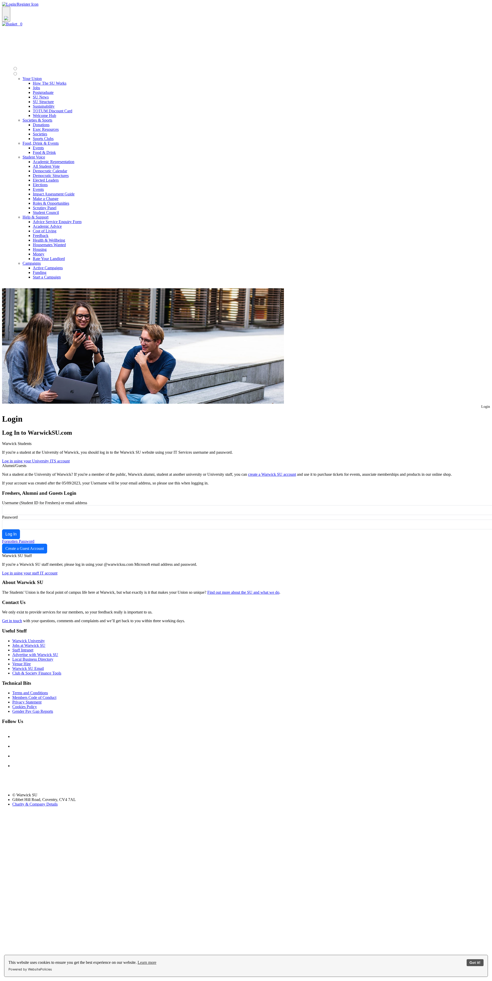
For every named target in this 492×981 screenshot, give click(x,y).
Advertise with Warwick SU (35, 654)
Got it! (474, 962)
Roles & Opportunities (51, 203)
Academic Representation (53, 162)
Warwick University (28, 641)
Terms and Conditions (30, 693)
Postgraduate (43, 92)
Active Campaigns (48, 268)
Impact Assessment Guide (54, 194)
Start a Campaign (47, 277)
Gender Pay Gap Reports (32, 711)
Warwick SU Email (28, 668)
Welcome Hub (44, 115)
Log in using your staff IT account (29, 573)
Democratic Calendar (50, 171)
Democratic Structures (51, 175)
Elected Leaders (46, 180)
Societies (40, 134)
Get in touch (12, 621)
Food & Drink (44, 152)
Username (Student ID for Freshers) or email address (44, 503)
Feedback (40, 235)
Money (38, 254)
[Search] (6, 14)
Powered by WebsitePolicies (30, 969)
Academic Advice (47, 226)
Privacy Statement (27, 702)
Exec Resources (46, 129)
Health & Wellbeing (49, 240)
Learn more (147, 962)
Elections (40, 185)
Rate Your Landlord (49, 258)
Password (10, 517)
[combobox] (246, 14)
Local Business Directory (32, 659)
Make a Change (45, 198)
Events (38, 148)
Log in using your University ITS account (36, 461)
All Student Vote (46, 166)
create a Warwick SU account (272, 474)
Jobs (36, 88)
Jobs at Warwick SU (28, 645)
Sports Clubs (43, 138)
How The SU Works (49, 83)
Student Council (46, 212)
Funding (39, 272)
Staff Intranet (22, 650)
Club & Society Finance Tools (36, 673)
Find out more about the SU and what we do (243, 592)
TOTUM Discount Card (52, 111)
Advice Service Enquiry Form (57, 222)
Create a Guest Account (24, 548)
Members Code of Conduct (34, 697)
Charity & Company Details (35, 804)
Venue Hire (21, 664)
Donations (41, 125)
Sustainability (44, 106)
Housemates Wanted (49, 245)
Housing (40, 249)
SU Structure (43, 102)
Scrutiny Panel (44, 208)
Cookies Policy (24, 707)
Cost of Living (44, 231)
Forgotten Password (18, 541)
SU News (41, 97)
